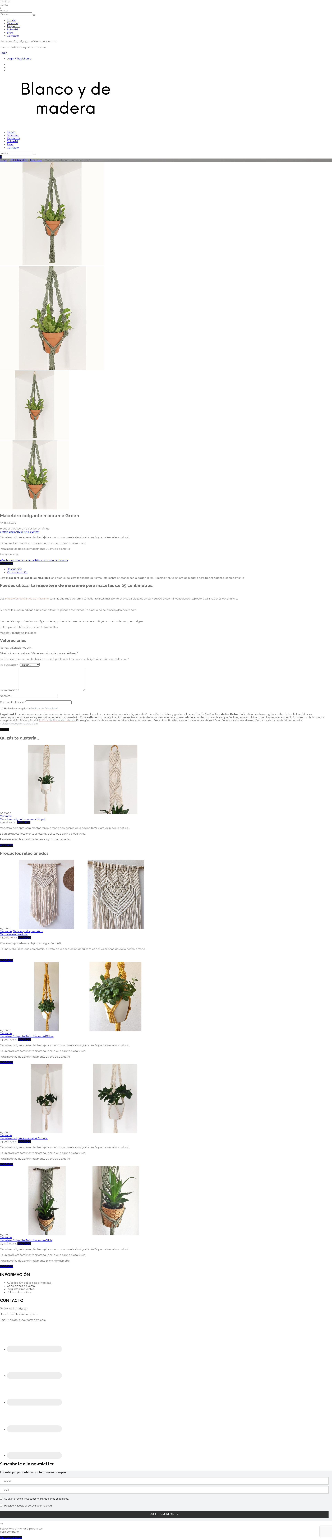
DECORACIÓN (18, 160)
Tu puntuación (10, 664)
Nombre (6, 696)
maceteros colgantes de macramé (27, 598)
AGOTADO (23, 822)
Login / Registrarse (19, 58)
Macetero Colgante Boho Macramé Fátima (26, 1036)
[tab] (169, 569)
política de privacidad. (40, 1505)
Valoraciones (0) (17, 572)
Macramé (36, 160)
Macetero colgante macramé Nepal (22, 819)
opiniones (7, 531)
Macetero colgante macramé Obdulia (24, 1138)
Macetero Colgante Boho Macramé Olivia (26, 1240)
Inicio (3, 160)
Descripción (14, 569)
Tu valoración (9, 690)
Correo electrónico (13, 702)
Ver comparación (11, 1537)
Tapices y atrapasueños (28, 931)
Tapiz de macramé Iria (13, 934)
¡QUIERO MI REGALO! (164, 1514)
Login (3, 52)
